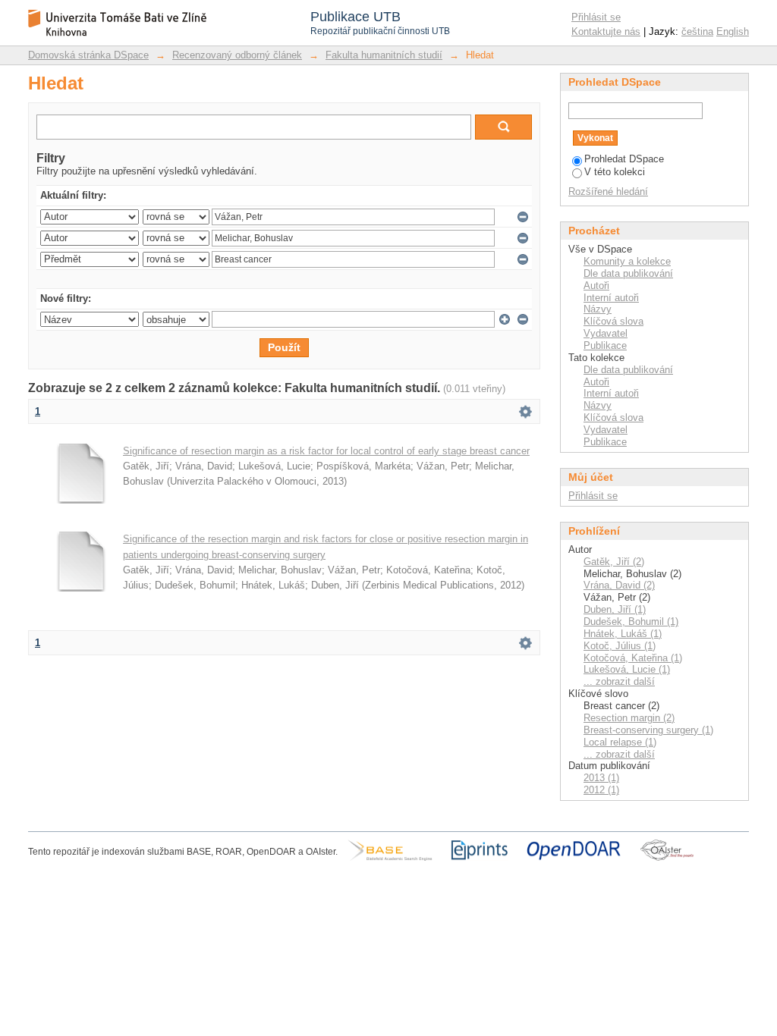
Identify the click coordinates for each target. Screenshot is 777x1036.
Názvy (598, 309)
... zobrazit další (619, 681)
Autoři (596, 285)
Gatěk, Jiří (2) (614, 561)
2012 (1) (601, 790)
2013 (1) (601, 777)
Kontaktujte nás (605, 31)
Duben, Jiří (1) (615, 609)
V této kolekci (614, 171)
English (732, 31)
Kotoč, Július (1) (620, 645)
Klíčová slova (613, 321)
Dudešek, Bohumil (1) (631, 621)
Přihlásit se (596, 17)
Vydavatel (606, 333)
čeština (697, 31)
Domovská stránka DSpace (88, 55)
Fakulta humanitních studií (384, 55)
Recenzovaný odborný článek (237, 55)
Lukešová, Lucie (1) (627, 669)
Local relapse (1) (620, 742)
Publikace (605, 345)
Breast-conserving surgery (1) (648, 730)
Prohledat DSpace (624, 159)
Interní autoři (611, 297)
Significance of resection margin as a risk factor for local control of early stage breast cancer (326, 451)
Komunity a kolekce (627, 261)
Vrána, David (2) (619, 585)
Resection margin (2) (629, 718)
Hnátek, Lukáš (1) (623, 633)
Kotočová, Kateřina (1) (633, 658)
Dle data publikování (628, 273)
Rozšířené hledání (608, 191)
